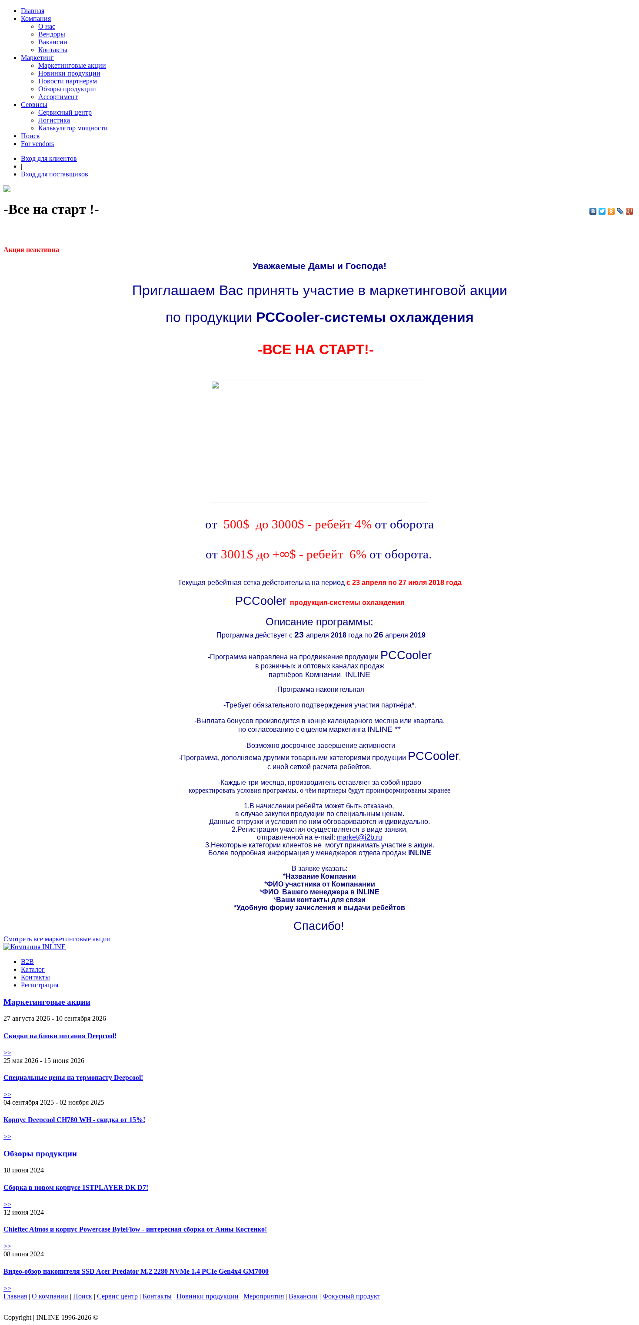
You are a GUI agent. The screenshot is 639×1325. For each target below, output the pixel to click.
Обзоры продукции (67, 89)
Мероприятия (263, 1296)
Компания (36, 18)
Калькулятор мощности (73, 128)
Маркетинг (37, 57)
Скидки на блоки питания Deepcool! (59, 1035)
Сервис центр (117, 1296)
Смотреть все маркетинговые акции (57, 939)
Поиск (30, 135)
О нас (46, 26)
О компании (50, 1296)
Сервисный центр (65, 112)
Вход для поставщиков (54, 174)
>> (7, 1052)
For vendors (37, 143)
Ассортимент (58, 96)
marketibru (359, 837)
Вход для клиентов (49, 158)
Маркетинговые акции (72, 65)
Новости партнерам (67, 81)
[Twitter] (602, 211)
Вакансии (52, 42)
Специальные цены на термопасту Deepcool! (73, 1077)
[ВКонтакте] (593, 211)
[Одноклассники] (611, 211)
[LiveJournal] (620, 211)
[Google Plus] (629, 211)
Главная (32, 10)
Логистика (54, 120)
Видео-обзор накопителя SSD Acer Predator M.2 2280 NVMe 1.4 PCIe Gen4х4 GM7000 (136, 1271)
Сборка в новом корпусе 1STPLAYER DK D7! (75, 1187)
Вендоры (51, 34)
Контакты (52, 49)
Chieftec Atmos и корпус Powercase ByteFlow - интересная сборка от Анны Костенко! (135, 1229)
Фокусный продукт (351, 1296)
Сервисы (34, 104)
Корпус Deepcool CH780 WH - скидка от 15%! (74, 1119)
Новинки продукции (69, 73)
